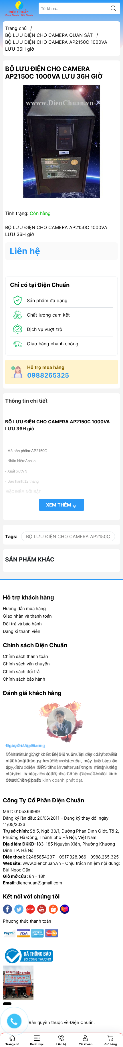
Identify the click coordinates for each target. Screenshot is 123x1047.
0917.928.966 (72, 857)
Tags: (11, 536)
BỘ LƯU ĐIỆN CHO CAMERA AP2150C (68, 536)
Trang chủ (16, 28)
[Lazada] (64, 909)
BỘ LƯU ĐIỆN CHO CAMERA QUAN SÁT (49, 35)
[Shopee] (53, 909)
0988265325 (48, 375)
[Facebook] (7, 909)
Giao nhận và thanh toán (27, 616)
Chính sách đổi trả (21, 671)
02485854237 (40, 857)
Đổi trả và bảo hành (22, 624)
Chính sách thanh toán (25, 656)
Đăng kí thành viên (21, 631)
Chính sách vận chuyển (26, 664)
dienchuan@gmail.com (39, 883)
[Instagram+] (30, 909)
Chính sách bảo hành (24, 679)
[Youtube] (41, 909)
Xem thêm (59, 505)
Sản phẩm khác (29, 559)
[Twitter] (18, 909)
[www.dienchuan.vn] (19, 8)
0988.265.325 (104, 857)
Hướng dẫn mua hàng (24, 608)
